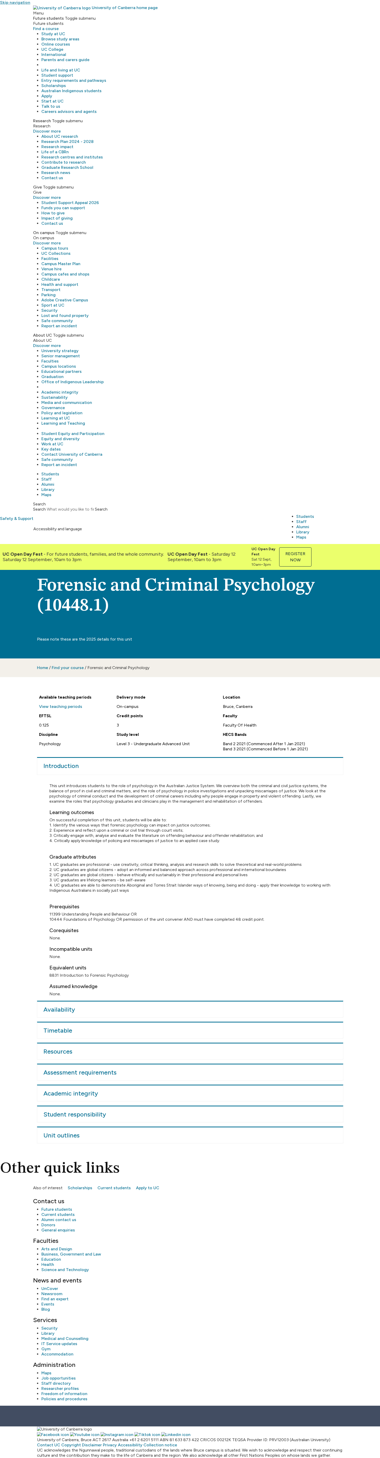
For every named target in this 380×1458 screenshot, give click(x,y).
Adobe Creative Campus (64, 300)
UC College (52, 49)
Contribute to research (63, 162)
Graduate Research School (67, 167)
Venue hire (51, 268)
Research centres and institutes (72, 157)
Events (47, 1304)
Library (48, 489)
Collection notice (160, 1444)
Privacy (110, 1444)
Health (47, 1264)
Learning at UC (55, 418)
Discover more (47, 131)
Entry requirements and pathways (73, 80)
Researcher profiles (60, 1388)
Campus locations (58, 366)
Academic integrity (59, 392)
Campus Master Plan (60, 263)
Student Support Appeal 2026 (70, 202)
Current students (114, 1187)
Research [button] (42, 120)
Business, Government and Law (71, 1254)
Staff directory (56, 1383)
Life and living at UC (60, 70)
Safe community (57, 320)
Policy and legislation (61, 412)
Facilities (49, 258)
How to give (53, 213)
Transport (50, 289)
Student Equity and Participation (72, 433)
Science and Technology (65, 1269)
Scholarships (53, 85)
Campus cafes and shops (65, 274)
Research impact (57, 146)
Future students (56, 1209)
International (53, 54)
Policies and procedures (64, 1398)
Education (51, 1259)
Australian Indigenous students (71, 90)
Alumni (47, 484)
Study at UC (53, 33)
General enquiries (58, 1230)
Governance (53, 407)
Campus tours (54, 248)
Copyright (71, 1444)
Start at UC (52, 101)
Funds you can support (63, 207)
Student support (57, 75)
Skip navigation (15, 2)
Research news (55, 172)
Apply (46, 95)
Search (39, 509)
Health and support (59, 284)
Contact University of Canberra (71, 454)
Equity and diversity (60, 438)
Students (50, 474)
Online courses (55, 44)
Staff (46, 479)
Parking (48, 294)
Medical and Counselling (64, 1338)
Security (49, 310)
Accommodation (57, 1354)
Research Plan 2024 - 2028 (67, 141)
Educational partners (61, 371)
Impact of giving (57, 218)
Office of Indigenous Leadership (72, 381)
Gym (45, 1348)
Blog (45, 1309)
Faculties (50, 361)
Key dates (51, 449)
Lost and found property (65, 315)
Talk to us (50, 106)
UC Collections (56, 253)
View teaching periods (60, 706)
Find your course (68, 667)
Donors (48, 1224)
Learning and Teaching (63, 423)
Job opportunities (58, 1378)
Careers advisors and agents (69, 111)
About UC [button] (42, 335)
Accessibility (130, 1444)
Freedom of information (64, 1393)
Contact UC (48, 1444)
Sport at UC (52, 305)
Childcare (50, 279)
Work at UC (52, 443)
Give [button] (37, 187)
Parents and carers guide (65, 59)
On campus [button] (44, 232)
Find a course (46, 28)
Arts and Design (56, 1248)
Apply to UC (147, 1187)
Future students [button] (48, 18)
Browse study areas (60, 39)
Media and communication (66, 402)
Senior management (60, 355)
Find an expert (55, 1298)
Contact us (52, 177)
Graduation (52, 376)
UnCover (49, 1288)
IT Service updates (59, 1343)
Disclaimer (92, 1444)
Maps (46, 494)
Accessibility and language (57, 528)
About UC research (59, 136)
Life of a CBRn (55, 151)
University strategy (60, 350)
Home (42, 667)
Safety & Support (16, 518)
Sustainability (54, 397)
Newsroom (51, 1293)
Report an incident (59, 325)
